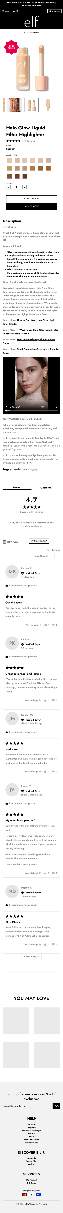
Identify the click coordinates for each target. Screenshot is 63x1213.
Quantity (9, 183)
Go (57, 1106)
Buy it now (31, 206)
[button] (20, 140)
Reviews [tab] (17, 487)
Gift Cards (31, 1183)
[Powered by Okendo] (10, 542)
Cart (55, 11)
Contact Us (31, 1124)
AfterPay (31, 1133)
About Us (31, 1158)
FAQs (31, 1136)
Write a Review (39, 540)
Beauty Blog (31, 1161)
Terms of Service (31, 1139)
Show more (30, 956)
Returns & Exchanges (31, 1130)
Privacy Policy (31, 1142)
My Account (31, 1179)
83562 (10, 145)
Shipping (32, 1127)
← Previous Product (32, 32)
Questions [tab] (45, 487)
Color (11, 155)
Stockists (31, 1164)
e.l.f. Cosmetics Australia (36, 1204)
